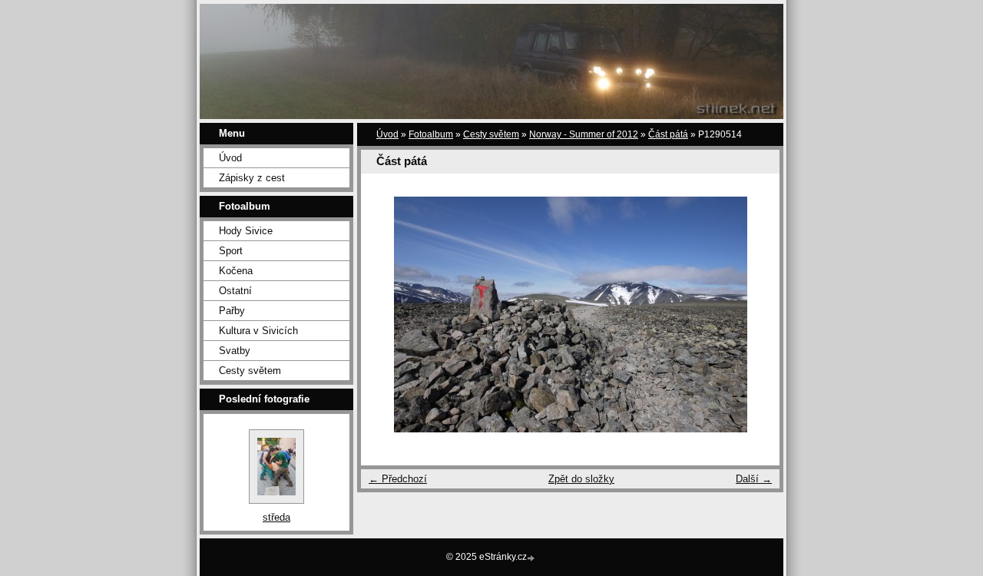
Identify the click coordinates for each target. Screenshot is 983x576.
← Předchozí (398, 479)
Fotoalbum (431, 134)
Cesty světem (250, 370)
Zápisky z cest (252, 178)
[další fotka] (754, 314)
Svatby (234, 350)
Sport (231, 251)
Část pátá (668, 134)
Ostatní (235, 290)
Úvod (230, 158)
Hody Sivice (246, 231)
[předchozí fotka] (386, 314)
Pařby (232, 310)
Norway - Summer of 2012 (583, 134)
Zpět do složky (581, 479)
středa (276, 517)
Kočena (236, 270)
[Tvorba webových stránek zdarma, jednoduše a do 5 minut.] (532, 557)
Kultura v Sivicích (258, 330)
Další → (754, 479)
